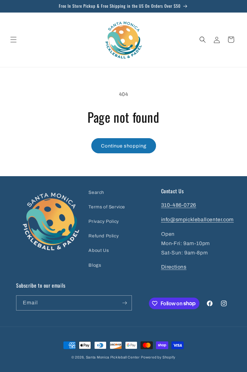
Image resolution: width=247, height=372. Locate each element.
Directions (174, 267)
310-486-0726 (178, 205)
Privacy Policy (103, 221)
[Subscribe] (124, 302)
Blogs (94, 265)
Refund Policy (103, 236)
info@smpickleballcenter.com (197, 219)
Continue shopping (123, 145)
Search (96, 192)
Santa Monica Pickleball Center (113, 357)
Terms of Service (106, 207)
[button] (13, 40)
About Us (98, 250)
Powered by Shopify (158, 357)
